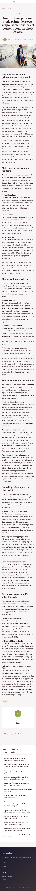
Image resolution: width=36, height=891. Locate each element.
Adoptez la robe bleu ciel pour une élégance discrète (15, 796)
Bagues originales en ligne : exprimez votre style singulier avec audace (16, 778)
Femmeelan (7, 853)
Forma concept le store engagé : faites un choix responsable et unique (17, 823)
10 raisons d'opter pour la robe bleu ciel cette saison (17, 836)
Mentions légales (7, 876)
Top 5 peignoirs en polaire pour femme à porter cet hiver (17, 772)
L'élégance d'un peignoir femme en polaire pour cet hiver (18, 790)
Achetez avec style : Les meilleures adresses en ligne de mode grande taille (17, 811)
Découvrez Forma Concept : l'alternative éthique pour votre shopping (17, 829)
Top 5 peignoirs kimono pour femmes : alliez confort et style (16, 817)
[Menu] (21, 1)
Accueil (4, 8)
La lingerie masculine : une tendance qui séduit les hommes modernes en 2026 (17, 765)
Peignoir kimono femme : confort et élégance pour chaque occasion (15, 759)
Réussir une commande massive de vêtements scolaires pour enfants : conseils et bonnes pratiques (18, 804)
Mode (9, 8)
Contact (4, 879)
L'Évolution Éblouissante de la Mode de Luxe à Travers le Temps (17, 784)
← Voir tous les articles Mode (11, 734)
